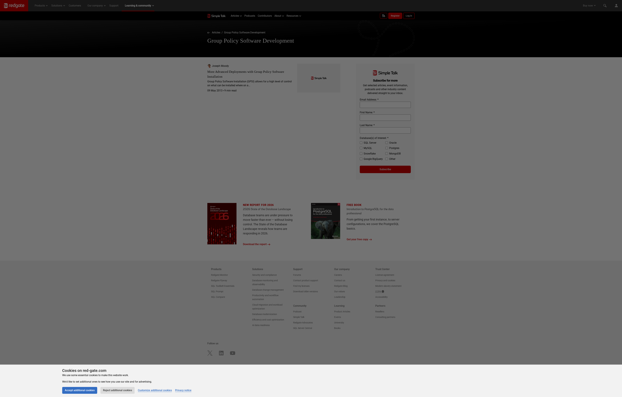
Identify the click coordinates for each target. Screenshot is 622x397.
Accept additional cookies (80, 390)
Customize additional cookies (155, 390)
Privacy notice (183, 390)
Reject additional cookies (117, 390)
